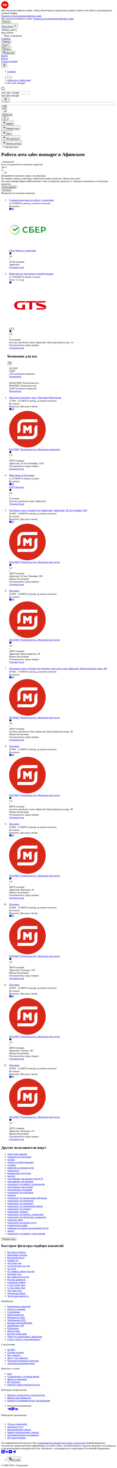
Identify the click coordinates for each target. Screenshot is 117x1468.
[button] (4, 56)
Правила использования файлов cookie (53, 18)
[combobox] (15, 92)
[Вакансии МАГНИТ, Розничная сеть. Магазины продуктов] (61, 542)
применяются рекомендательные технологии (61, 1443)
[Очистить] (5, 99)
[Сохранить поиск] (4, 107)
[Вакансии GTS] (61, 305)
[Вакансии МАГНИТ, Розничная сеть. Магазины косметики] (61, 429)
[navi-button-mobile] (4, 65)
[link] (6, 49)
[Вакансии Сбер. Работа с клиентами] (61, 230)
